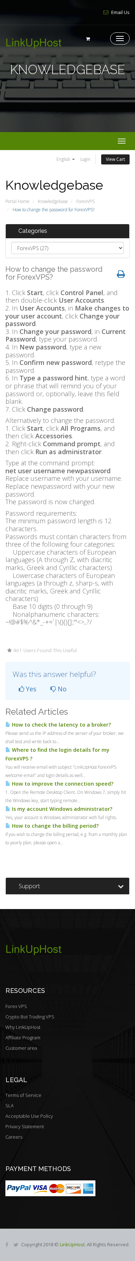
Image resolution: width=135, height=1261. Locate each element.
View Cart (115, 159)
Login (85, 159)
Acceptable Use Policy (29, 1116)
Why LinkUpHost (22, 1027)
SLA (9, 1105)
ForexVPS (85, 201)
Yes (30, 688)
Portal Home (17, 201)
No (61, 688)
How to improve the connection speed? (61, 783)
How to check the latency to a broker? (60, 724)
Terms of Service (23, 1095)
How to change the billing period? (54, 825)
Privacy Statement (24, 1126)
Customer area (21, 1048)
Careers (13, 1137)
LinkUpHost (72, 1244)
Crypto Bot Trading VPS (29, 1016)
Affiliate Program (22, 1037)
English (64, 159)
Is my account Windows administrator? (61, 808)
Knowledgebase (53, 201)
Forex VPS (16, 1006)
